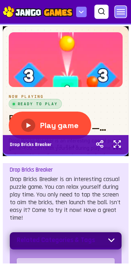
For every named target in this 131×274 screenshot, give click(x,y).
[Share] (99, 145)
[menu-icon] (81, 12)
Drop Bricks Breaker (30, 144)
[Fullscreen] (117, 145)
